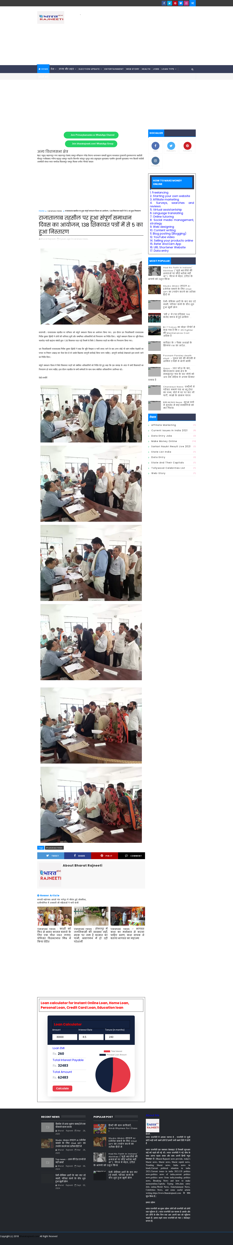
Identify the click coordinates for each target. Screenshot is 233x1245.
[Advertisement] (138, 38)
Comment (136, 856)
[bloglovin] (180, 3)
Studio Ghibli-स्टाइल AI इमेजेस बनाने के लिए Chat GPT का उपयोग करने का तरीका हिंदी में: (179, 290)
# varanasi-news (54, 847)
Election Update (89, 69)
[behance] (181, 1240)
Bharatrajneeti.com (29, 1236)
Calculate (62, 1088)
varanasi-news (55, 210)
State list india (161, 451)
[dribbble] (170, 1240)
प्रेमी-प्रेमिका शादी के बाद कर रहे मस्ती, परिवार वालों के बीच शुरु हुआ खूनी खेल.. (179, 304)
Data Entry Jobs (161, 435)
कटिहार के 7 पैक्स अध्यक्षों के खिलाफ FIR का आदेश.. (177, 344)
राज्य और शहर (66, 69)
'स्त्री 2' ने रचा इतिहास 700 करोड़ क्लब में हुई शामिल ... (177, 316)
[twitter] (169, 3)
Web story (132, 69)
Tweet (55, 856)
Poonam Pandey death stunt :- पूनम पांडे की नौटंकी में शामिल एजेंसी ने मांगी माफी (179, 358)
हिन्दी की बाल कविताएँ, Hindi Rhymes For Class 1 (123, 1128)
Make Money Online (164, 441)
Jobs (156, 69)
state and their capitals (167, 462)
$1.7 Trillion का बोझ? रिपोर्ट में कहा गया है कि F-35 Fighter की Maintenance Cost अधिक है (179, 331)
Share (81, 856)
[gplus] (153, 1240)
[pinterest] (175, 3)
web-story (158, 473)
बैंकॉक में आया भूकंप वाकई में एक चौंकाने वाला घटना (70, 1125)
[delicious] (192, 1240)
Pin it (109, 856)
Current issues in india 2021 (169, 430)
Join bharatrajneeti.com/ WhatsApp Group (92, 144)
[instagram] (186, 3)
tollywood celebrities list (168, 468)
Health (146, 69)
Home (44, 69)
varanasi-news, (80, 238)
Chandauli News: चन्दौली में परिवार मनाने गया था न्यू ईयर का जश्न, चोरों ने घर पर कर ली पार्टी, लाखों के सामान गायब (179, 391)
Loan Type (168, 69)
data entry (158, 457)
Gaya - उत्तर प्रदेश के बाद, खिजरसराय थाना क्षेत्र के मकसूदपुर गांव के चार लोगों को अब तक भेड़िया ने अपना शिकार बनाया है (171, 374)
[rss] (176, 1240)
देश (52, 69)
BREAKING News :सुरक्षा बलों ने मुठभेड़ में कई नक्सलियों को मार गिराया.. (178, 405)
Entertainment (114, 69)
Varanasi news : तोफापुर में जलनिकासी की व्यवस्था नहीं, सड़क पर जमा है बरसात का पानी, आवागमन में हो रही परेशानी (91, 935)
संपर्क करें (44, 76)
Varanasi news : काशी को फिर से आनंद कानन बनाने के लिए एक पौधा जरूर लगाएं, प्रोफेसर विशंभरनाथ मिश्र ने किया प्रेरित (54, 935)
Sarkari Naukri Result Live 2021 (171, 446)
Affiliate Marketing (163, 425)
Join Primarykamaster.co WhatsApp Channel (92, 135)
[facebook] (164, 3)
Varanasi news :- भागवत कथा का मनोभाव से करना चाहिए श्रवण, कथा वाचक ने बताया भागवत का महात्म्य (127, 933)
